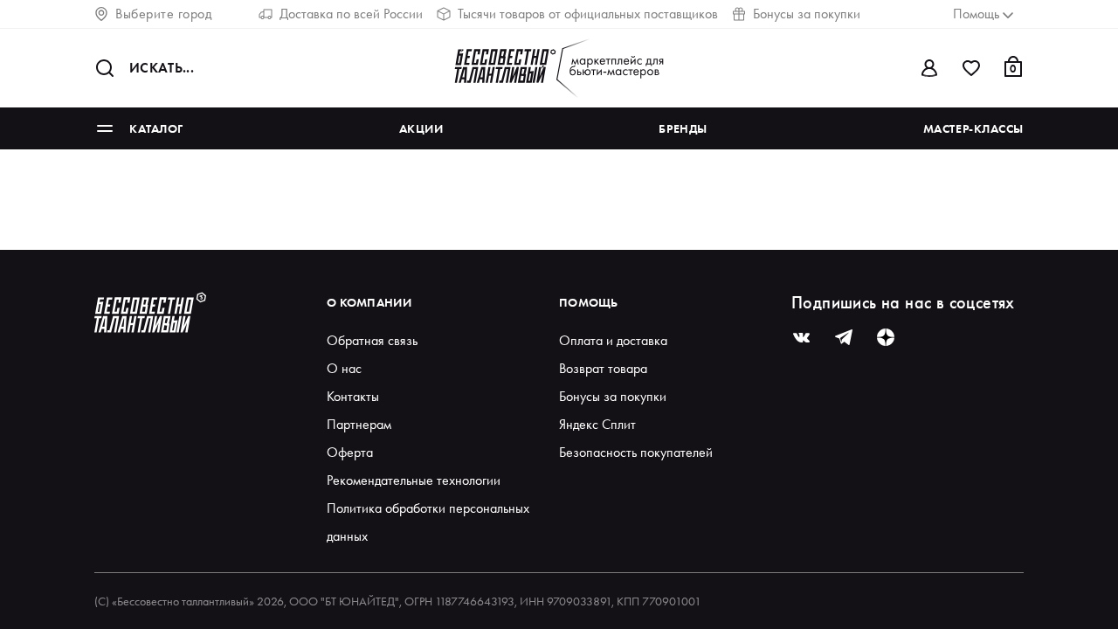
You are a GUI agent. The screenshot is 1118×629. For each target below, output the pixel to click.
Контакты (353, 396)
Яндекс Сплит (597, 424)
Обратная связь (372, 340)
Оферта (350, 452)
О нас (344, 368)
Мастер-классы (973, 128)
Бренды (683, 128)
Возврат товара (603, 368)
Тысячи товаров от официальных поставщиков (588, 13)
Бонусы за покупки (806, 13)
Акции (421, 128)
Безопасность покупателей (636, 452)
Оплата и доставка (613, 340)
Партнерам (359, 424)
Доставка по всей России (351, 13)
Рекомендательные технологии (413, 480)
